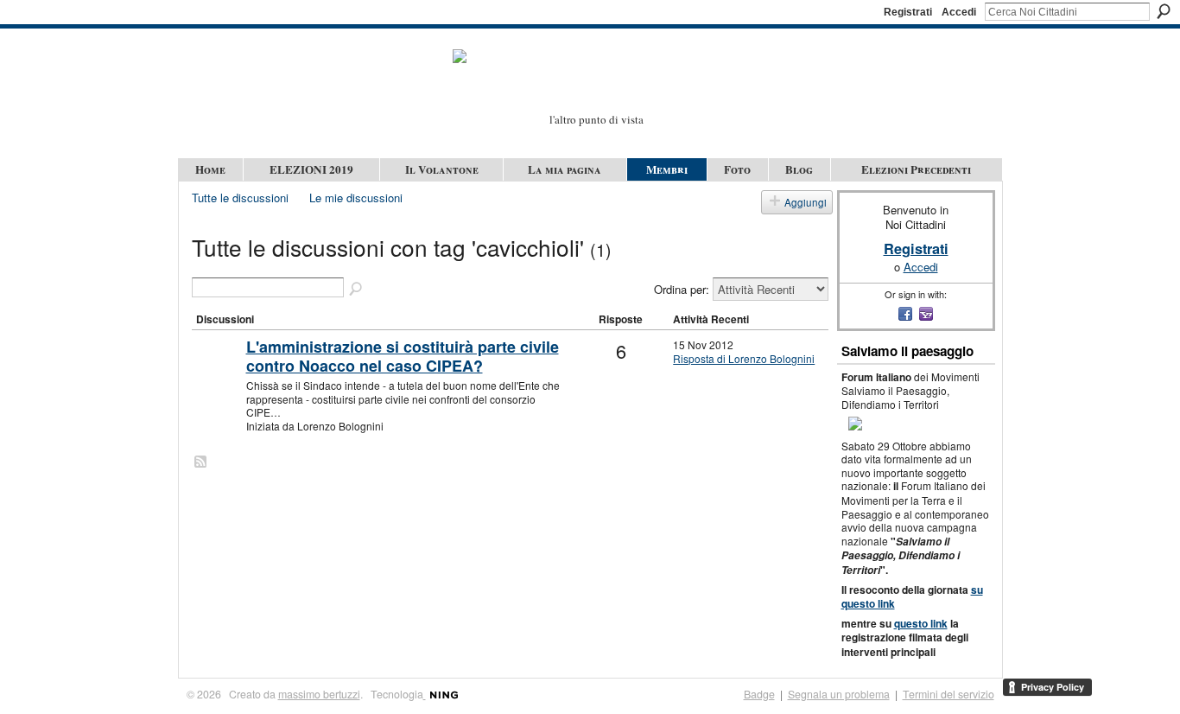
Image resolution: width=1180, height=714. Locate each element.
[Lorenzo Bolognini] (217, 374)
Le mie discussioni (356, 197)
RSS (201, 462)
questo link (921, 623)
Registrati (908, 12)
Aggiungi (805, 201)
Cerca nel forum (357, 289)
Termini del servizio (948, 694)
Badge (759, 694)
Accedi (959, 12)
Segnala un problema (839, 694)
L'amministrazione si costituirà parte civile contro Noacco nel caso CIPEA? (402, 356)
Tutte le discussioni (240, 197)
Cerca (1163, 11)
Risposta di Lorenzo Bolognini (744, 358)
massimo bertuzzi (319, 694)
